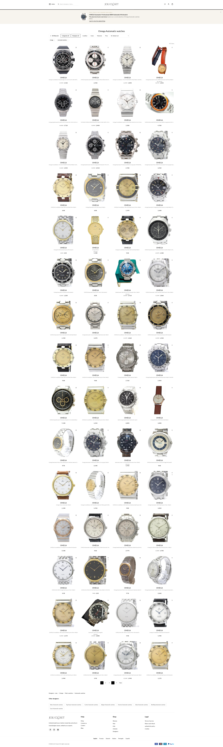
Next (120, 683)
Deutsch (108, 738)
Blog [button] (82, 728)
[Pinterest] (57, 729)
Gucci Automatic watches (56, 708)
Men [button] (114, 723)
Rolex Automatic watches (56, 704)
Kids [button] (114, 726)
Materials (99, 35)
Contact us (84, 723)
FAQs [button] (82, 721)
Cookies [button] (147, 729)
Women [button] (115, 721)
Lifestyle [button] (115, 729)
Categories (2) (65, 35)
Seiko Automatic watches (141, 704)
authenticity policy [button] (150, 726)
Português (120, 738)
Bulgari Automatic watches (108, 704)
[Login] (169, 4)
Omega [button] (51, 40)
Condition (84, 35)
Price (106, 35)
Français (101, 738)
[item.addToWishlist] (76, 47)
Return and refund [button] (150, 723)
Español (128, 738)
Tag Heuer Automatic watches (73, 704)
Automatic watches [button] (62, 40)
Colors (92, 35)
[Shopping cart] (172, 4)
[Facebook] (50, 729)
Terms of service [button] (149, 721)
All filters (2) (55, 35)
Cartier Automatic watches (91, 704)
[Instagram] (54, 729)
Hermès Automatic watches (125, 704)
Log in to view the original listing (97, 21)
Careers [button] (83, 725)
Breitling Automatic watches (158, 704)
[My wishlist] (165, 4)
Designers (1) (75, 35)
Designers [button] (115, 731)
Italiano (114, 738)
